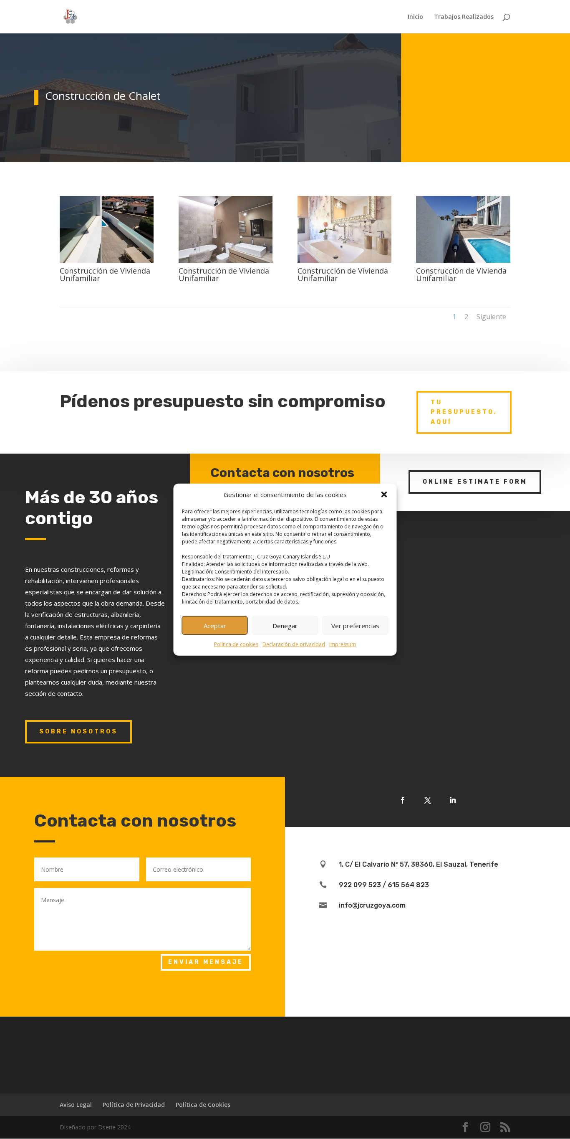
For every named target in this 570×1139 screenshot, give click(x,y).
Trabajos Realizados (464, 17)
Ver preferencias (355, 626)
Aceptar (215, 626)
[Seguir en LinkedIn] (453, 800)
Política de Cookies (203, 1105)
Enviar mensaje (205, 962)
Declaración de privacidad (293, 644)
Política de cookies (236, 644)
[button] (384, 494)
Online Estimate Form (475, 481)
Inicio (415, 17)
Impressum (342, 644)
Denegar (285, 626)
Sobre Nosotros (78, 731)
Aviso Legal (76, 1105)
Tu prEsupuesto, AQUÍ (464, 412)
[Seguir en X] (428, 800)
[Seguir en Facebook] (403, 800)
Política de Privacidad (134, 1105)
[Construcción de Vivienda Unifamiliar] (107, 262)
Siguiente (491, 316)
